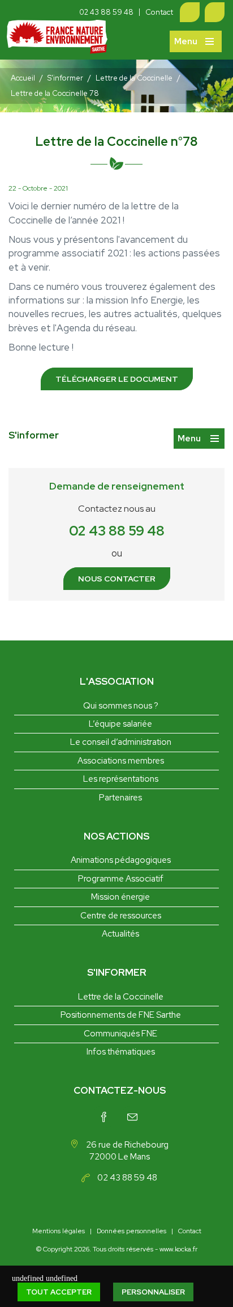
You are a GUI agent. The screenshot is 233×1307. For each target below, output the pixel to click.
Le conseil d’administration (120, 742)
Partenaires (120, 797)
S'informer (65, 78)
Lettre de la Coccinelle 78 (55, 93)
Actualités (120, 933)
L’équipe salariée (120, 724)
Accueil (23, 78)
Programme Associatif (120, 878)
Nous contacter (117, 579)
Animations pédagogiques (121, 860)
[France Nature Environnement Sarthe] (57, 40)
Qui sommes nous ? (120, 705)
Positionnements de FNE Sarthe (121, 1015)
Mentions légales (58, 1231)
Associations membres (120, 760)
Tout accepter (59, 1292)
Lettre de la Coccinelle (134, 78)
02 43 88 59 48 (106, 12)
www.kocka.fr (178, 1249)
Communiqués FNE (120, 1033)
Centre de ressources (120, 915)
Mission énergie (120, 897)
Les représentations (120, 779)
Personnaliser (153, 1292)
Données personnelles (131, 1231)
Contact (159, 12)
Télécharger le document (116, 379)
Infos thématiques (121, 1051)
